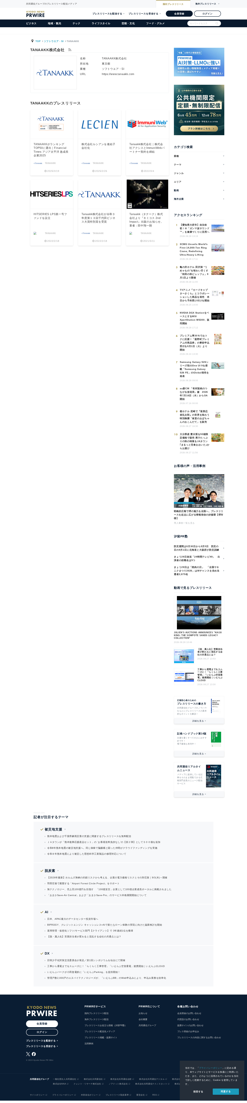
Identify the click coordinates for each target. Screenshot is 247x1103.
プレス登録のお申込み (188, 1031)
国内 (173, 4)
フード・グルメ (155, 23)
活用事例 (89, 1043)
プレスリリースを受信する (143, 13)
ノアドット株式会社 (118, 1084)
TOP (38, 41)
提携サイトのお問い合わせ (190, 1025)
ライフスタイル (101, 23)
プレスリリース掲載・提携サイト (101, 1037)
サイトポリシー (37, 1095)
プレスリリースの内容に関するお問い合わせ (199, 1037)
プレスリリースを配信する (107, 13)
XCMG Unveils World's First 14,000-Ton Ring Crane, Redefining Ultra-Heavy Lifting (194, 249)
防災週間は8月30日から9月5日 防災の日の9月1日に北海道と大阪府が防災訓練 (196, 548)
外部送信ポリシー (89, 1095)
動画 (176, 190)
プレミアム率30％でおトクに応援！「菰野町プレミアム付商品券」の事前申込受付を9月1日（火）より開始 (194, 342)
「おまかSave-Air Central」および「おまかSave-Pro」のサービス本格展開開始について (97, 895)
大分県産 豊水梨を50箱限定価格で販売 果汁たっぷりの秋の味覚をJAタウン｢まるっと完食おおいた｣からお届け (195, 441)
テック (76, 23)
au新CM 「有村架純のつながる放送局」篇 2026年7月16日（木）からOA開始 (194, 393)
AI (46, 912)
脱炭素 (50, 870)
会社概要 (143, 1019)
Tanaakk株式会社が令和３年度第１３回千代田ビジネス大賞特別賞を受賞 (98, 218)
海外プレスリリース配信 (97, 1019)
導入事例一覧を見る (184, 523)
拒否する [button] (198, 1091)
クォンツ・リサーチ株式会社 (87, 1084)
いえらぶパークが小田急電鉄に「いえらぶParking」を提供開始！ (83, 972)
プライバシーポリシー (210, 1068)
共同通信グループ (147, 1025)
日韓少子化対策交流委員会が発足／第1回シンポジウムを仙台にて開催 (86, 960)
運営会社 (140, 1095)
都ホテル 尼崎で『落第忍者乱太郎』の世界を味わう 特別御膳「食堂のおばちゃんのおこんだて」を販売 (194, 416)
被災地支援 (53, 829)
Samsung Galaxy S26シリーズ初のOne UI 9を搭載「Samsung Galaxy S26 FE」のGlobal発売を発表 (194, 369)
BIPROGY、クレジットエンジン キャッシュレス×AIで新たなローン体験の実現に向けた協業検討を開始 (104, 924)
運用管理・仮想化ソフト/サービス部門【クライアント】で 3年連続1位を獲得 (90, 930)
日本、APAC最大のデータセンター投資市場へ (72, 919)
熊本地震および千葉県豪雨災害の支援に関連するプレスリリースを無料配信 (89, 836)
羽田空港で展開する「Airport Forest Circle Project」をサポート (83, 883)
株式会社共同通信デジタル (151, 1079)
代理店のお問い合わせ (188, 1019)
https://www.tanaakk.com (118, 74)
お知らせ (143, 1013)
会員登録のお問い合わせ (189, 1013)
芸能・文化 (128, 23)
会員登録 (179, 13)
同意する (226, 1091)
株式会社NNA (59, 1084)
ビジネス (31, 23)
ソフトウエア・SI (54, 41)
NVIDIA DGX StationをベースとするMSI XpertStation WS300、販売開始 (195, 318)
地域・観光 (54, 23)
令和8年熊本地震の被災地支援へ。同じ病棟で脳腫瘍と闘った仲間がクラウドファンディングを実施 (102, 848)
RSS (154, 1095)
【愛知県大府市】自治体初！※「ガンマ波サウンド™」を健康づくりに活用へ (194, 228)
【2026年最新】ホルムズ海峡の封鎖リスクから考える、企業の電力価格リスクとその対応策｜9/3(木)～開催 (107, 877)
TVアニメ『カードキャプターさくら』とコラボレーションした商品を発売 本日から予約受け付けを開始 (194, 295)
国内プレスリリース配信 (97, 1013)
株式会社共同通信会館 (121, 1079)
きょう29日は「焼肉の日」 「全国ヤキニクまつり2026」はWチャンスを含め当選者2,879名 (196, 571)
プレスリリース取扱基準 (117, 1095)
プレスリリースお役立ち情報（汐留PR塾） (106, 1025)
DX (47, 953)
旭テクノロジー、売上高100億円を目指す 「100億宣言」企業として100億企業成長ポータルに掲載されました (109, 889)
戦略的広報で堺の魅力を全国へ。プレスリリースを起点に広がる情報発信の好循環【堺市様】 (198, 515)
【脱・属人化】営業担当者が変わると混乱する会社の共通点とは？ (210, 652)
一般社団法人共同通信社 (64, 1079)
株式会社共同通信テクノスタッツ (151, 1084)
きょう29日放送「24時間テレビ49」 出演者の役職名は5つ (197, 558)
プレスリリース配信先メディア (100, 1031)
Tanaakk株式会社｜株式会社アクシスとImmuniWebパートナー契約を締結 (147, 148)
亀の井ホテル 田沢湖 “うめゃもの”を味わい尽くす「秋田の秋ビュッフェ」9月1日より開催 (194, 272)
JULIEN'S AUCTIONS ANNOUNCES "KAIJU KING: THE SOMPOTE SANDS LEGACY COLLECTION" (198, 635)
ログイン (207, 13)
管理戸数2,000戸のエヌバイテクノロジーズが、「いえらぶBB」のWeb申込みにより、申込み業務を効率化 (106, 978)
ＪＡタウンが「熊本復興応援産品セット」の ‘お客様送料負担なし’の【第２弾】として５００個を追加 (103, 842)
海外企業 (179, 199)
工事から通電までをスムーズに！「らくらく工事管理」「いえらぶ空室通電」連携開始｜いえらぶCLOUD (210, 675)
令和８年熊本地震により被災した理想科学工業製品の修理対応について (86, 853)
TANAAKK (50, 163)
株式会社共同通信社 (93, 1079)
